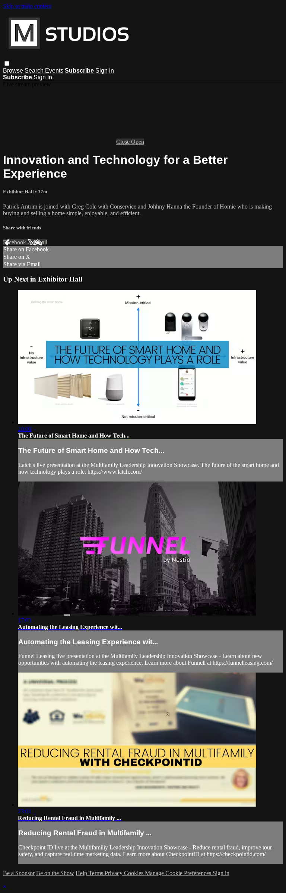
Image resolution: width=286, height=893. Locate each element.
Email (40, 242)
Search (35, 70)
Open (137, 142)
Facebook (15, 242)
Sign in (104, 70)
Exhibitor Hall (19, 191)
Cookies (134, 873)
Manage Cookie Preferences (179, 873)
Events (54, 70)
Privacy (114, 873)
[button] (6, 63)
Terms (97, 873)
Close (123, 142)
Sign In (43, 77)
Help (82, 873)
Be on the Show (55, 873)
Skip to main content (27, 6)
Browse (14, 70)
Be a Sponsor (19, 873)
